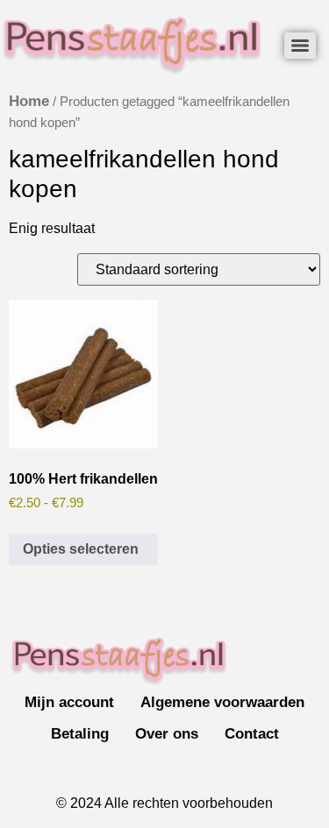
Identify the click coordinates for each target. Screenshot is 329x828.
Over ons (166, 733)
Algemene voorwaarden (222, 702)
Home (29, 101)
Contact (252, 733)
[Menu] (300, 45)
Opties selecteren (81, 548)
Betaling (80, 733)
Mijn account (69, 702)
